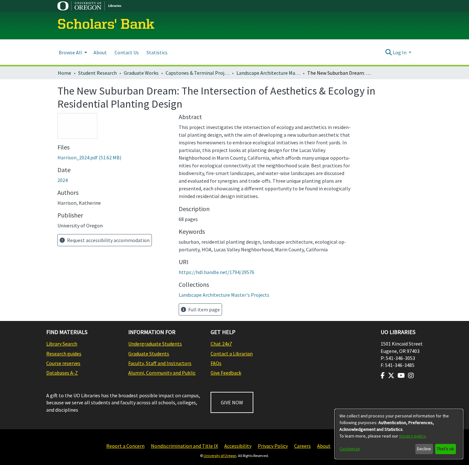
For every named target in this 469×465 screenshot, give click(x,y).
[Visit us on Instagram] (411, 375)
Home (64, 73)
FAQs (216, 363)
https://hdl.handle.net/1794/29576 (216, 272)
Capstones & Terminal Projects (197, 73)
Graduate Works (141, 73)
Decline (424, 449)
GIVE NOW (232, 402)
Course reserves (63, 363)
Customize (349, 449)
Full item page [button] (203, 309)
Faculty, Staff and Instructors (159, 363)
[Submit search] (388, 52)
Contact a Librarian (232, 353)
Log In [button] (400, 52)
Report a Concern (125, 446)
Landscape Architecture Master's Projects (268, 73)
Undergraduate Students (155, 343)
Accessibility (237, 446)
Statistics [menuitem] (157, 52)
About (324, 446)
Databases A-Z (62, 373)
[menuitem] (72, 52)
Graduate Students (148, 353)
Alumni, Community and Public (162, 373)
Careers (302, 446)
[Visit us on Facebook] (383, 375)
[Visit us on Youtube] (401, 375)
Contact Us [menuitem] (127, 52)
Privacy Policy (273, 446)
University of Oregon (220, 455)
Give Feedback (226, 373)
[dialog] (399, 434)
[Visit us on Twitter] (391, 375)
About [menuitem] (100, 52)
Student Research (97, 73)
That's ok (445, 449)
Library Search (61, 343)
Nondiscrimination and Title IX (184, 446)
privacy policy (412, 436)
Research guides (63, 353)
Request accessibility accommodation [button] (108, 240)
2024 (62, 180)
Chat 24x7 (221, 343)
